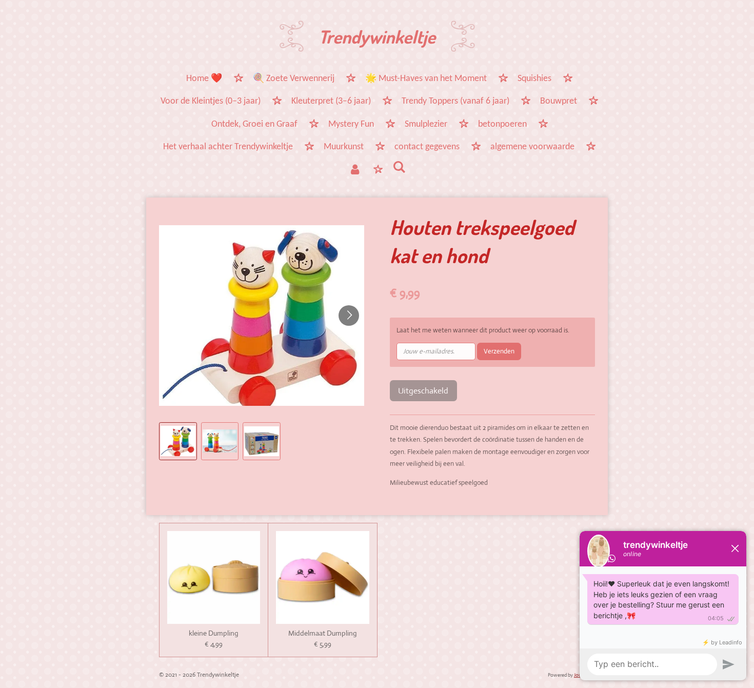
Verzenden (499, 351)
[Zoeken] (398, 169)
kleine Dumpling (214, 633)
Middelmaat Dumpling (322, 633)
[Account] (355, 171)
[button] (178, 441)
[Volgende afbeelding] (349, 315)
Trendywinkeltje (377, 36)
